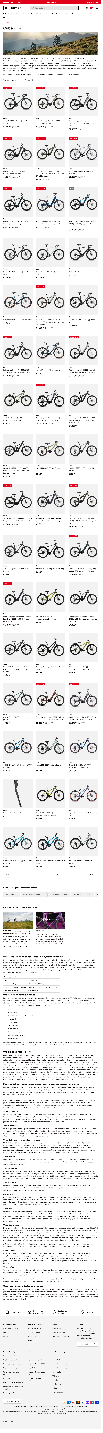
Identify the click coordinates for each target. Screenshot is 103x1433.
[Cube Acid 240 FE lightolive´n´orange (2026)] (18, 398)
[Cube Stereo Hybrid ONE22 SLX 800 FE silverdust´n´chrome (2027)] (83, 597)
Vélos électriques (10, 14)
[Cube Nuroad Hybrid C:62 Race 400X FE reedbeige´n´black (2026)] (51, 101)
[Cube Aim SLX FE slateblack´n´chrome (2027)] (18, 549)
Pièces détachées (53, 14)
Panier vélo (56, 1384)
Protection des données (12, 1364)
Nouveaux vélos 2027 (36, 1360)
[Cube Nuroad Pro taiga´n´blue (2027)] (51, 350)
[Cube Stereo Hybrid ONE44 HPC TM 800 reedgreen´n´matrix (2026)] (51, 152)
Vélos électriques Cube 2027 (34, 895)
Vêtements (69, 14)
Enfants (82, 14)
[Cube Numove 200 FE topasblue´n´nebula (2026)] (51, 841)
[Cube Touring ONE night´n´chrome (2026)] (51, 549)
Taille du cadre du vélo (60, 1336)
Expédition (32, 1336)
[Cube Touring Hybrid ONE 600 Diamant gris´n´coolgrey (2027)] (51, 499)
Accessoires (36, 14)
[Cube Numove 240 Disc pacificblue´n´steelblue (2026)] (18, 841)
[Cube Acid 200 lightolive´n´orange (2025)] (51, 449)
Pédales (55, 1380)
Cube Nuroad (26, 74)
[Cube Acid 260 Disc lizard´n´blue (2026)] (51, 793)
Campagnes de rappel (11, 1393)
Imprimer (6, 1378)
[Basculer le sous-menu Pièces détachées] (62, 14)
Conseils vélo (57, 1328)
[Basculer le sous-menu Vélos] (28, 14)
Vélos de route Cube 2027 (82, 895)
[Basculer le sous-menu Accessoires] (42, 14)
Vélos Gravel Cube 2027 (59, 895)
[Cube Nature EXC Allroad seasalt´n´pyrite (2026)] (83, 152)
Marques (6, 18)
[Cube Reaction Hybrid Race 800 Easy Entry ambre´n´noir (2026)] (51, 698)
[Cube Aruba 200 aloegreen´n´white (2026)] (51, 745)
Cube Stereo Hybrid (71, 74)
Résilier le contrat (9, 1356)
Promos (93, 14)
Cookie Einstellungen (11, 1368)
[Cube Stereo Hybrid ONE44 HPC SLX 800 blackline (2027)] (83, 398)
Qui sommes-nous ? (10, 1328)
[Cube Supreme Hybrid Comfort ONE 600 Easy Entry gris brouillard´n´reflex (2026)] (83, 101)
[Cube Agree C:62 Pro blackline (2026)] (83, 252)
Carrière (6, 1332)
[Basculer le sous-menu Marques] (12, 18)
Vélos (24, 14)
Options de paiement (35, 1332)
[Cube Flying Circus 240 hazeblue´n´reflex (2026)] (83, 793)
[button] (91, 8)
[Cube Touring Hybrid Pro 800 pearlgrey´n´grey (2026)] (51, 398)
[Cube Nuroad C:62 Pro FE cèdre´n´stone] (83, 300)
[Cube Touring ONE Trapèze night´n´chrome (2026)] (51, 647)
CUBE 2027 (40, 931)
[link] (22, 874)
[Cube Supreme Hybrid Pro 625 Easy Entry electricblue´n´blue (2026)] (51, 202)
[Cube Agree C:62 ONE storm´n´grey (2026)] (18, 101)
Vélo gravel (56, 1376)
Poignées (55, 1388)
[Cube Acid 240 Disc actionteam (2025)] (18, 745)
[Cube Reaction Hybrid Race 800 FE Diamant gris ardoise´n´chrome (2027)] (18, 647)
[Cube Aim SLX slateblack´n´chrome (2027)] (83, 449)
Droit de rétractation (11, 1360)
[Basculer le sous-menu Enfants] (86, 14)
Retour (30, 1340)
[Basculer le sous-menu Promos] (97, 14)
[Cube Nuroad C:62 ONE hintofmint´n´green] (51, 252)
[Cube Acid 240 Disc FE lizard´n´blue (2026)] (51, 597)
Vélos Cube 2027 (11, 895)
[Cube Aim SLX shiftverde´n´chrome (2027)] (18, 698)
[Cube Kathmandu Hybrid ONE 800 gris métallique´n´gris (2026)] (18, 152)
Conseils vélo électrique (61, 1332)
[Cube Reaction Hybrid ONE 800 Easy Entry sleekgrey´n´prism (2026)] (83, 350)
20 (58, 874)
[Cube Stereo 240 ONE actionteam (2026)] (83, 745)
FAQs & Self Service (35, 1328)
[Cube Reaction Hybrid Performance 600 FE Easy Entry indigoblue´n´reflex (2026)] (18, 597)
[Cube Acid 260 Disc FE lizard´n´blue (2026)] (83, 647)
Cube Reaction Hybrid (55, 74)
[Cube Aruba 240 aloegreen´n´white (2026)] (83, 841)
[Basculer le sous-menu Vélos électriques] (19, 14)
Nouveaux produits (35, 1356)
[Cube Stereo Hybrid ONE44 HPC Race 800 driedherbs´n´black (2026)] (51, 300)
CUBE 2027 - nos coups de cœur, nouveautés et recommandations (16, 932)
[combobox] (54, 8)
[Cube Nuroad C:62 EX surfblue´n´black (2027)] (18, 300)
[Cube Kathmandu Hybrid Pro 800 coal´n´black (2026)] (18, 350)
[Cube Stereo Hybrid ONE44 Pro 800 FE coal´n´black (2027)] (18, 449)
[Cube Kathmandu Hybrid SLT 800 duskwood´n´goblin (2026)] (18, 202)
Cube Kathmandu (39, 74)
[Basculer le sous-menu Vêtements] (75, 14)
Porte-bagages (58, 1392)
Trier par (6, 80)
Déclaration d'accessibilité (13, 1382)
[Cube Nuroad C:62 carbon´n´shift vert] (18, 252)
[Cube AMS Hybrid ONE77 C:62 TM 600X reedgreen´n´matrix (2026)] (83, 499)
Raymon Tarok (57, 1372)
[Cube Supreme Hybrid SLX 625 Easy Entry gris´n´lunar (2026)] (83, 698)
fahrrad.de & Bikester (13, 1422)
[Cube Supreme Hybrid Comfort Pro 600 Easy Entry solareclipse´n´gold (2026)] (18, 499)
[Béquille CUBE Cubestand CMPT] (18, 793)
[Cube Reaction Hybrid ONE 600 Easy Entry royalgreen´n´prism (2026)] (83, 549)
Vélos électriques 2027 (36, 1364)
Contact (6, 1336)
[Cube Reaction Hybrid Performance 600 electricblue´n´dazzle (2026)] (83, 202)
